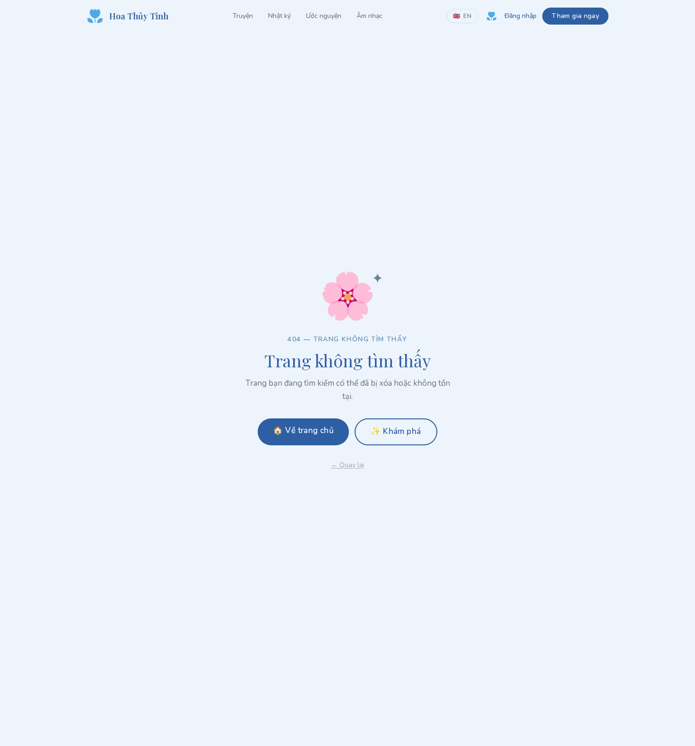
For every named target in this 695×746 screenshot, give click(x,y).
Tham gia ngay (575, 15)
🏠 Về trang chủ (303, 430)
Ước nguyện (323, 15)
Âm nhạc (369, 15)
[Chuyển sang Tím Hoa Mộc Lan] (491, 16)
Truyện (243, 15)
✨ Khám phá (396, 431)
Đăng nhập (520, 15)
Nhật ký (279, 15)
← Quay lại (347, 464)
